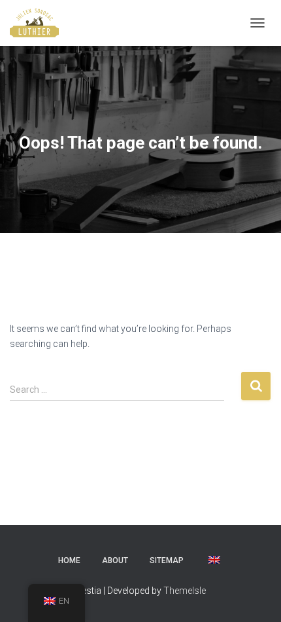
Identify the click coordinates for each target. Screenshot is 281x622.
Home (69, 560)
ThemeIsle (184, 590)
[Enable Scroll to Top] (255, 595)
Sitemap (167, 560)
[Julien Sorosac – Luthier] (39, 23)
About (115, 560)
